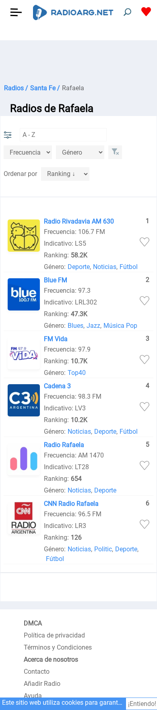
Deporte (79, 267)
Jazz (93, 325)
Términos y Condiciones (58, 647)
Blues (75, 325)
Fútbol (129, 267)
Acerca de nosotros (51, 659)
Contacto (37, 671)
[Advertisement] (78, 60)
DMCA (33, 623)
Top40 (77, 373)
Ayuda (33, 696)
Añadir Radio (42, 683)
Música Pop (120, 325)
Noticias (104, 267)
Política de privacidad (54, 635)
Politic (103, 549)
